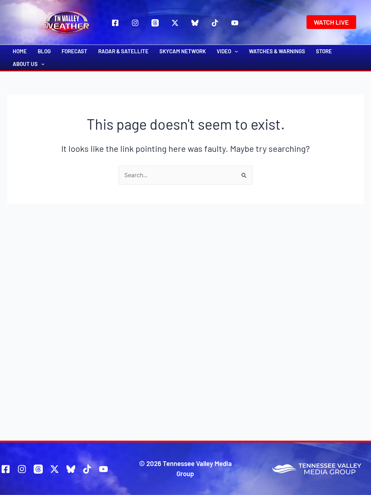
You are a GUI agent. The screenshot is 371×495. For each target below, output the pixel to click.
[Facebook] (115, 22)
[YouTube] (234, 22)
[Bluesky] (195, 22)
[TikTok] (214, 22)
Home (20, 51)
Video (224, 51)
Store (324, 51)
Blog (44, 51)
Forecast (74, 51)
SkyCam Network (182, 51)
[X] (175, 22)
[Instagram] (135, 22)
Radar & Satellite (123, 51)
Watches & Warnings (277, 51)
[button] (331, 22)
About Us (25, 64)
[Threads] (155, 22)
